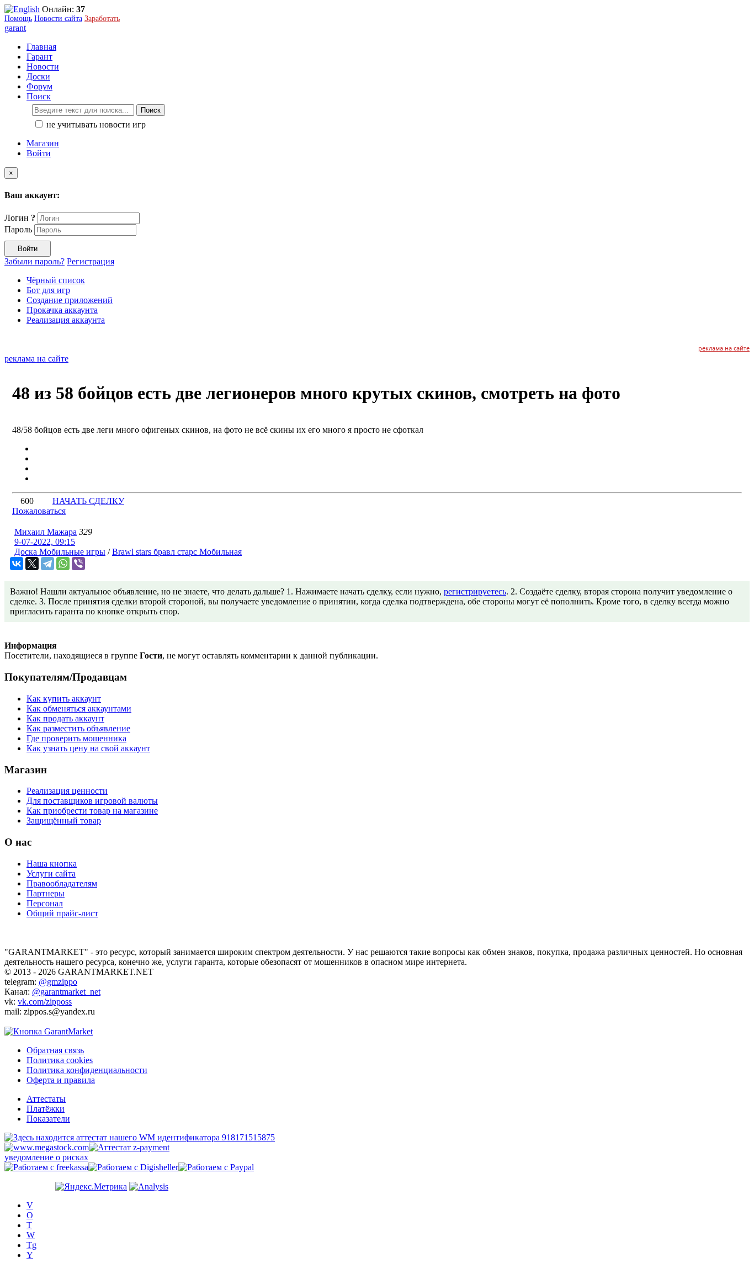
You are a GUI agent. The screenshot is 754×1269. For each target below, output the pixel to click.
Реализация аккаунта (65, 320)
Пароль (18, 229)
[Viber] (78, 563)
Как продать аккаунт (65, 718)
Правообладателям (61, 883)
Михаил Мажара (45, 532)
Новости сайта (58, 18)
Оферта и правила (60, 1080)
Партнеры (45, 893)
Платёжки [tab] (45, 1108)
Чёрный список (55, 280)
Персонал (44, 903)
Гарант (39, 56)
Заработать (102, 18)
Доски (38, 76)
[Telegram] (47, 563)
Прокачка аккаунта (62, 310)
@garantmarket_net (66, 991)
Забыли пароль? (34, 261)
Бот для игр (48, 290)
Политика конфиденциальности (86, 1070)
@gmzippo (58, 981)
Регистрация (90, 261)
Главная (41, 46)
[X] (32, 563)
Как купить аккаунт (63, 698)
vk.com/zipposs (45, 1001)
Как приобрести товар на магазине (92, 810)
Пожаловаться (39, 511)
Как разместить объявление (78, 728)
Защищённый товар (63, 820)
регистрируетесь (475, 591)
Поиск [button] (38, 96)
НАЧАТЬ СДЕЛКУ (88, 501)
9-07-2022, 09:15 (44, 541)
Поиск (151, 110)
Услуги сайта (51, 873)
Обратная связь (55, 1050)
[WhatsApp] (63, 563)
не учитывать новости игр (95, 124)
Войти (38, 153)
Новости (42, 66)
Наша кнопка (51, 863)
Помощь (18, 18)
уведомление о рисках (46, 1157)
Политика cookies (59, 1060)
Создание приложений (69, 300)
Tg (31, 1245)
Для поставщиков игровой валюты (92, 800)
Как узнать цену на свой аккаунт (88, 748)
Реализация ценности (67, 790)
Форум (39, 86)
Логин (19, 217)
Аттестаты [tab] (46, 1098)
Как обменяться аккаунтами (78, 708)
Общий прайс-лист (62, 913)
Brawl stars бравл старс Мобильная (177, 551)
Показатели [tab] (48, 1118)
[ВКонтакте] (16, 563)
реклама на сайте (724, 348)
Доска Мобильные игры (59, 551)
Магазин (42, 143)
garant (15, 28)
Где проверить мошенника (76, 738)
